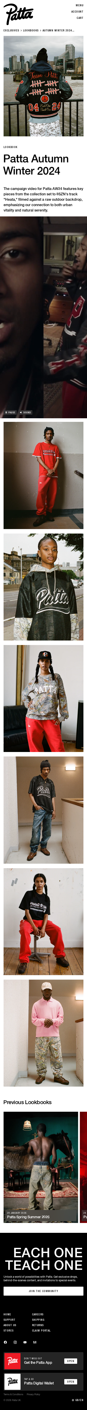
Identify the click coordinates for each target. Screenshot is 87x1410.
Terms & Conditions (13, 1394)
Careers (38, 1314)
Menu (79, 5)
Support (9, 1319)
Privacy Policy (33, 1394)
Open (70, 1361)
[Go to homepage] (18, 14)
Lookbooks (31, 30)
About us (10, 1325)
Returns (38, 1325)
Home (7, 1314)
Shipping (38, 1319)
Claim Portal (41, 1330)
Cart (80, 18)
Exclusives (11, 30)
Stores (9, 1330)
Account (77, 11)
